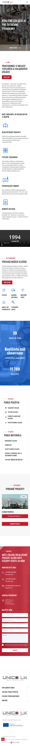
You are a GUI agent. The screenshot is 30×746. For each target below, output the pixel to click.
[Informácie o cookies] (2, 739)
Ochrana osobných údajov (9, 736)
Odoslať (15, 650)
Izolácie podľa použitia (10, 692)
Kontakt (5, 700)
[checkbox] (3, 645)
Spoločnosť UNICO (8, 688)
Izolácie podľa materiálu (10, 696)
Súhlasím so (16, 644)
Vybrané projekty (15, 524)
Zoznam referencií (14, 516)
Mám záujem (7, 282)
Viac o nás (7, 77)
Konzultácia (13, 48)
